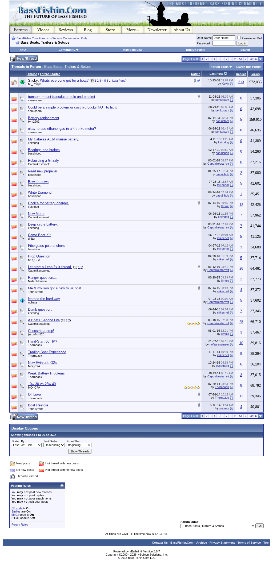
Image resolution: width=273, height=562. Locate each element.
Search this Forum (249, 66)
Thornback (35, 345)
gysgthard (222, 365)
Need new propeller (42, 171)
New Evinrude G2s (42, 363)
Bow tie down (38, 182)
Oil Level (35, 395)
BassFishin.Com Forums (33, 38)
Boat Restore (38, 405)
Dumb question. (40, 309)
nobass (33, 302)
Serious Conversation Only (69, 38)
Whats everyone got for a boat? (64, 80)
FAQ (23, 49)
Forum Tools (219, 66)
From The (73, 441)
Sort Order (50, 441)
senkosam (35, 100)
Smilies (16, 511)
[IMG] (15, 514)
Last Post (216, 73)
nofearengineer (219, 344)
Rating (195, 74)
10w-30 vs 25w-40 (42, 384)
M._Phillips (35, 84)
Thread (32, 74)
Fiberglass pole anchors (46, 246)
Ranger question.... (42, 278)
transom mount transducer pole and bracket (61, 97)
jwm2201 (33, 121)
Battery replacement (43, 118)
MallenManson (37, 281)
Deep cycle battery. (43, 224)
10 (241, 343)
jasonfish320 (36, 334)
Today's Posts (195, 49)
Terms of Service (249, 542)
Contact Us (160, 542)
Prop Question (39, 256)
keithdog (33, 142)
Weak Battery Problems (46, 373)
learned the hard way (44, 299)
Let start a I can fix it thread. (50, 267)
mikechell (223, 184)
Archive (201, 542)
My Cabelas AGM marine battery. (53, 139)
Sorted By (18, 441)
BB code (16, 508)
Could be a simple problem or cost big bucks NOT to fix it (72, 107)
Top (266, 542)
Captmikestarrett (39, 164)
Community (67, 49)
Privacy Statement (222, 542)
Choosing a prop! (41, 331)
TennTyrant (35, 291)
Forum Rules (19, 524)
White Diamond (39, 192)
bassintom (222, 121)
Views (255, 74)
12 (241, 205)
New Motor (36, 214)
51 (240, 59)
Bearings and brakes (44, 150)
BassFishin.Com (182, 542)
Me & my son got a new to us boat (54, 288)
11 (235, 59)
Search (245, 49)
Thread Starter (50, 74)
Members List (132, 49)
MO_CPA (34, 259)
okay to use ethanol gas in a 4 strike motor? (62, 129)
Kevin (225, 83)
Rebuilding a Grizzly (43, 161)
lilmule (225, 206)
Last (253, 59)
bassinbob (34, 153)
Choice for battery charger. (48, 203)
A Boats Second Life (44, 320)
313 (241, 82)
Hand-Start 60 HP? (42, 341)
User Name (204, 37)
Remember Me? (252, 38)
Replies (241, 74)
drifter (31, 238)
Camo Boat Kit (39, 235)
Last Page (118, 80)
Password (203, 43)
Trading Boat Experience (47, 352)
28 (241, 268)
